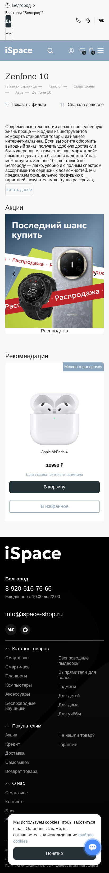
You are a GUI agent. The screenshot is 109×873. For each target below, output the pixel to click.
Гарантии (68, 744)
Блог (10, 810)
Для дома (68, 704)
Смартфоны (17, 658)
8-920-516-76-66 (78, 20)
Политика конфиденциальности (29, 865)
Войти (72, 50)
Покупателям (26, 726)
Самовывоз (17, 762)
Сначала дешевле (86, 104)
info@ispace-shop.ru (34, 614)
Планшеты (16, 675)
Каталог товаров (30, 648)
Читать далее (19, 189)
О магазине (16, 792)
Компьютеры (18, 685)
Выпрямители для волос (77, 675)
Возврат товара (21, 771)
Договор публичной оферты (77, 865)
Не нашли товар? (76, 735)
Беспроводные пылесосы (73, 661)
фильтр (29, 104)
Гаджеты (67, 686)
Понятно (54, 853)
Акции (11, 735)
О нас (18, 783)
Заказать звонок (87, 20)
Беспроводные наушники (20, 706)
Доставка (14, 753)
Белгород (21, 5)
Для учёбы (69, 713)
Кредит (12, 744)
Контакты (14, 801)
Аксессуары (17, 694)
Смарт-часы (17, 667)
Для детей (69, 695)
